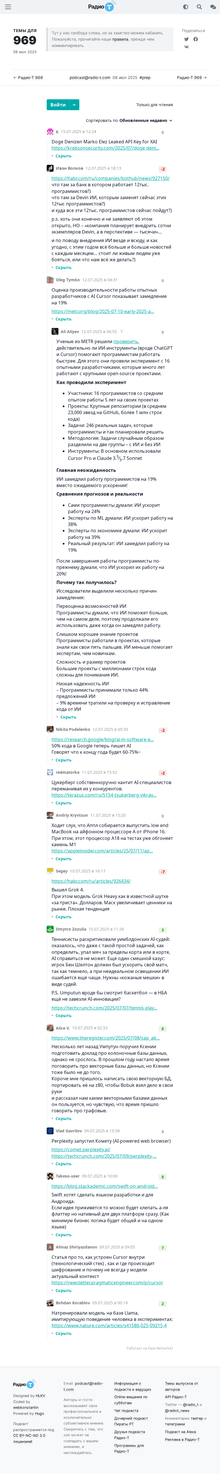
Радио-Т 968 (30, 77)
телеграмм (175, 1424)
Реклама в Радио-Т (182, 1439)
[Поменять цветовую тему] (185, 7)
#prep (145, 77)
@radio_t (191, 1404)
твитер (197, 1418)
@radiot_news (177, 1410)
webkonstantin (25, 1407)
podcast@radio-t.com (90, 77)
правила (120, 39)
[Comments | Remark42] (110, 725)
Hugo (39, 1413)
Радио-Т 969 (189, 77)
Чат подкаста (126, 1410)
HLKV (40, 1396)
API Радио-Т (176, 1397)
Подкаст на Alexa (180, 1432)
